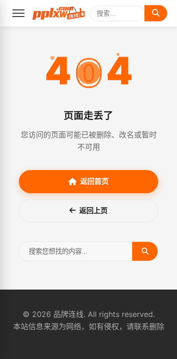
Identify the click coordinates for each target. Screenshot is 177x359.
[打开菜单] (18, 13)
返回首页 (94, 181)
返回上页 (93, 210)
